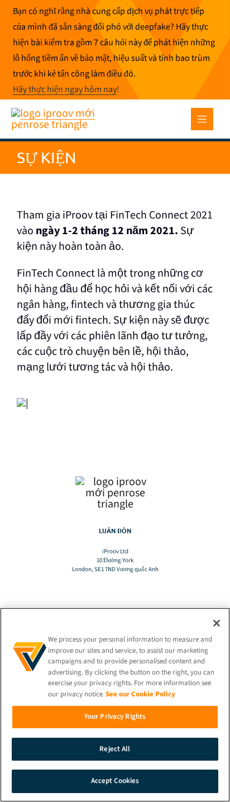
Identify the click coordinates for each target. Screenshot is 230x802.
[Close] (216, 623)
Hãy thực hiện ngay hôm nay (65, 89)
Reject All (114, 749)
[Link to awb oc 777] (202, 119)
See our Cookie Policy (140, 694)
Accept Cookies (115, 781)
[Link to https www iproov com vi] (60, 113)
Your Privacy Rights (115, 716)
